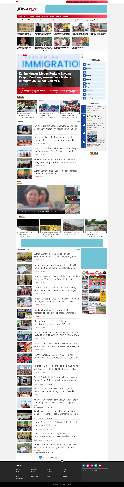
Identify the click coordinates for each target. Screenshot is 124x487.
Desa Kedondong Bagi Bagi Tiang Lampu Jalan (61, 48)
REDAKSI (85, 470)
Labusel (43, 20)
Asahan (22, 20)
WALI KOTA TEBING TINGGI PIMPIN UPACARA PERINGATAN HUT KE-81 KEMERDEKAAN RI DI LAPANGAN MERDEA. (56, 346)
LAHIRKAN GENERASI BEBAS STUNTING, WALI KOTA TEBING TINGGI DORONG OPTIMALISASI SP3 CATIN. (56, 335)
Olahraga (65, 16)
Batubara (29, 20)
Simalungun (69, 20)
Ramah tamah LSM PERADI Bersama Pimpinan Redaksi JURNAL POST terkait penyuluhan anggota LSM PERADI (28, 234)
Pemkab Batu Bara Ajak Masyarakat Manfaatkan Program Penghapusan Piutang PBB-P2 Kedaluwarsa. (55, 313)
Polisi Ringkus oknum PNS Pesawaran (78, 48)
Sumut (26, 16)
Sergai (62, 20)
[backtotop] (62, 461)
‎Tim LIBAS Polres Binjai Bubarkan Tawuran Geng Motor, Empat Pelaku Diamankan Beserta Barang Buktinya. (48, 77)
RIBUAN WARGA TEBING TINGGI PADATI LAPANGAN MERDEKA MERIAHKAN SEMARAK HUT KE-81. (56, 358)
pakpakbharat (94, 20)
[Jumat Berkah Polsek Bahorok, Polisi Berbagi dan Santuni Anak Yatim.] (24, 425)
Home (20, 2)
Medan (56, 20)
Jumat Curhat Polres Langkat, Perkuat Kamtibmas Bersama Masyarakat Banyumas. (87, 2)
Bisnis (52, 16)
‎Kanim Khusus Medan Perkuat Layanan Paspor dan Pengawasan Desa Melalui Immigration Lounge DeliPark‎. (56, 151)
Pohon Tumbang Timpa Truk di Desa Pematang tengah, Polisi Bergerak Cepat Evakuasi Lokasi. (56, 300)
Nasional (38, 16)
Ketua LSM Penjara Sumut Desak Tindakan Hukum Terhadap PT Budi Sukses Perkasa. (43, 35)
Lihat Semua (77, 121)
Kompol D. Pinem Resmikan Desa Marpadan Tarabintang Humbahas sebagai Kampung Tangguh (43, 49)
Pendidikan (45, 16)
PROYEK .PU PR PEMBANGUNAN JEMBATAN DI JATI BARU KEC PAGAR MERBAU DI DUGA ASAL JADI (95, 234)
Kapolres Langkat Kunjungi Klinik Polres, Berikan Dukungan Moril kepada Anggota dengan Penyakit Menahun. (57, 279)
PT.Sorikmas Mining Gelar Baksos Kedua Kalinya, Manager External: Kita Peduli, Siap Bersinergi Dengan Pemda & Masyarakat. (62, 35)
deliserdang (84, 20)
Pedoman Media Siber (94, 470)
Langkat (49, 20)
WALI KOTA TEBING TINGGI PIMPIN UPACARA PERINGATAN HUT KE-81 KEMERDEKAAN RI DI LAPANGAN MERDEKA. (48, 115)
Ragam (32, 16)
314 (51, 457)
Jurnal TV (58, 16)
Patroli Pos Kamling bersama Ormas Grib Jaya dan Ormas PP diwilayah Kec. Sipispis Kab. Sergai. (96, 142)
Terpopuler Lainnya (94, 149)
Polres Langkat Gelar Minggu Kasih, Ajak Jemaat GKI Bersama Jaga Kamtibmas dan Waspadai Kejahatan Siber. (64, 91)
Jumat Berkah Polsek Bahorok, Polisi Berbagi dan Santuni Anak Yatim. (55, 172)
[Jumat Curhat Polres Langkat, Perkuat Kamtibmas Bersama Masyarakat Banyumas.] (24, 437)
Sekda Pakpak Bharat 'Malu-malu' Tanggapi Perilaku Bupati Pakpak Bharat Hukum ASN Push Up (80, 35)
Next (56, 457)
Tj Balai (77, 20)
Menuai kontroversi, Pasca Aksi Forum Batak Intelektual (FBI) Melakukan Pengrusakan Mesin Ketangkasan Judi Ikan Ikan (98, 35)
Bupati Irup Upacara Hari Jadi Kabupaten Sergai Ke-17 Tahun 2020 (50, 234)
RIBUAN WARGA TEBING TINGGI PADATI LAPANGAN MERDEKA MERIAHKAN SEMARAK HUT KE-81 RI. (95, 117)
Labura (36, 20)
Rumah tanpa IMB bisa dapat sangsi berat (71, 233)
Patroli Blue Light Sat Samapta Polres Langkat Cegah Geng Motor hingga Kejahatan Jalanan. (32, 91)
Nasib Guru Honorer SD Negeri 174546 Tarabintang (24, 48)
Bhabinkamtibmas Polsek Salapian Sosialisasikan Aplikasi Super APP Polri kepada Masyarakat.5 (27, 115)
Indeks (20, 16)
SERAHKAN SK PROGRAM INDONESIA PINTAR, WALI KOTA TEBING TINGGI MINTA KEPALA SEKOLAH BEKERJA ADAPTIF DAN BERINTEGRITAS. (96, 125)
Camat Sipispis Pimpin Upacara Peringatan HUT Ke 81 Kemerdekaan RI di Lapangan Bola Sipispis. (95, 108)
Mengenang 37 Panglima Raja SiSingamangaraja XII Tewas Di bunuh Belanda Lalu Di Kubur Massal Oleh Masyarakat (24, 35)
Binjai (20, 84)
